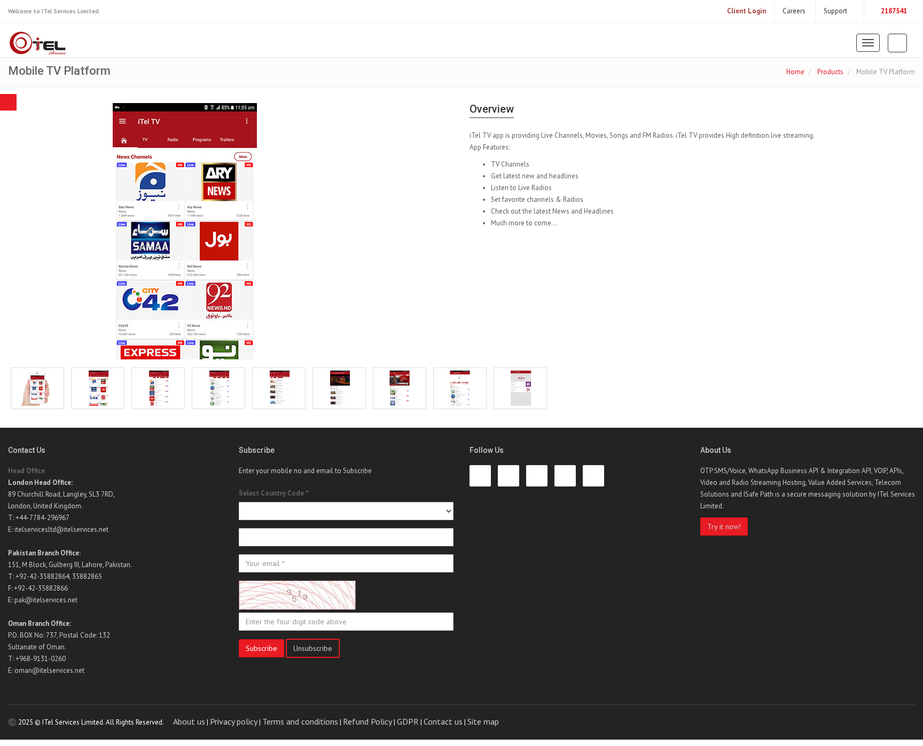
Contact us (443, 721)
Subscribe (261, 648)
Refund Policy (367, 721)
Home (795, 71)
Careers (795, 10)
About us (189, 721)
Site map (483, 721)
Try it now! (724, 526)
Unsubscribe (312, 648)
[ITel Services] (38, 43)
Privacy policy (233, 721)
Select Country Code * (274, 493)
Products (830, 71)
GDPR (408, 721)
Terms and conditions (300, 721)
